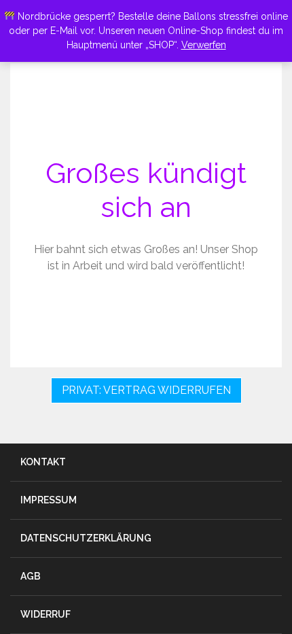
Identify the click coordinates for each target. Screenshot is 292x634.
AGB (30, 576)
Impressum (48, 500)
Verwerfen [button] (203, 44)
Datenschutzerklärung (85, 538)
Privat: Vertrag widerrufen (146, 390)
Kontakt (43, 461)
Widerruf (45, 614)
